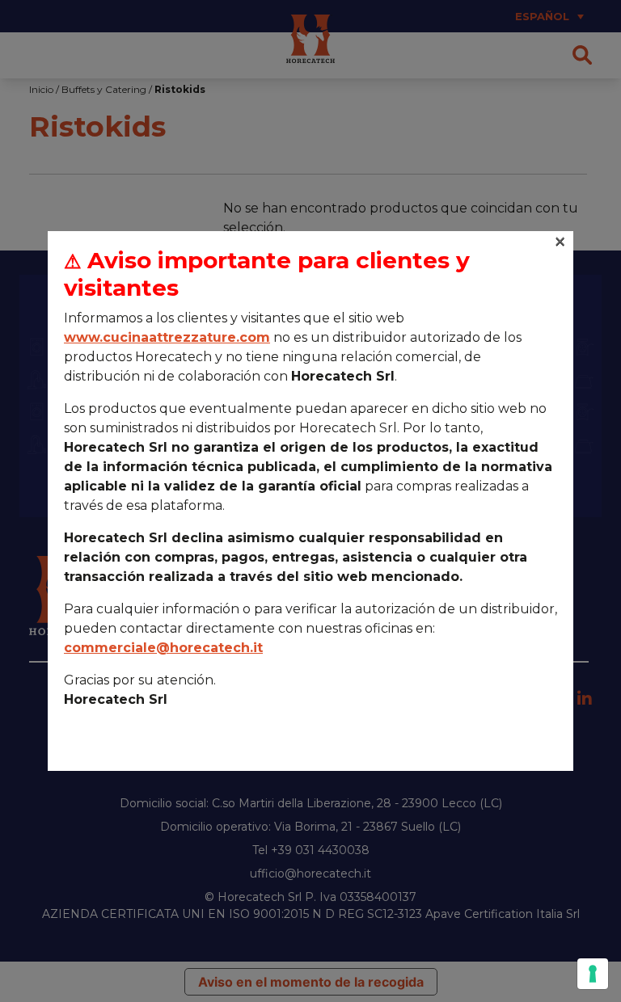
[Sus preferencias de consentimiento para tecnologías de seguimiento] (592, 973)
